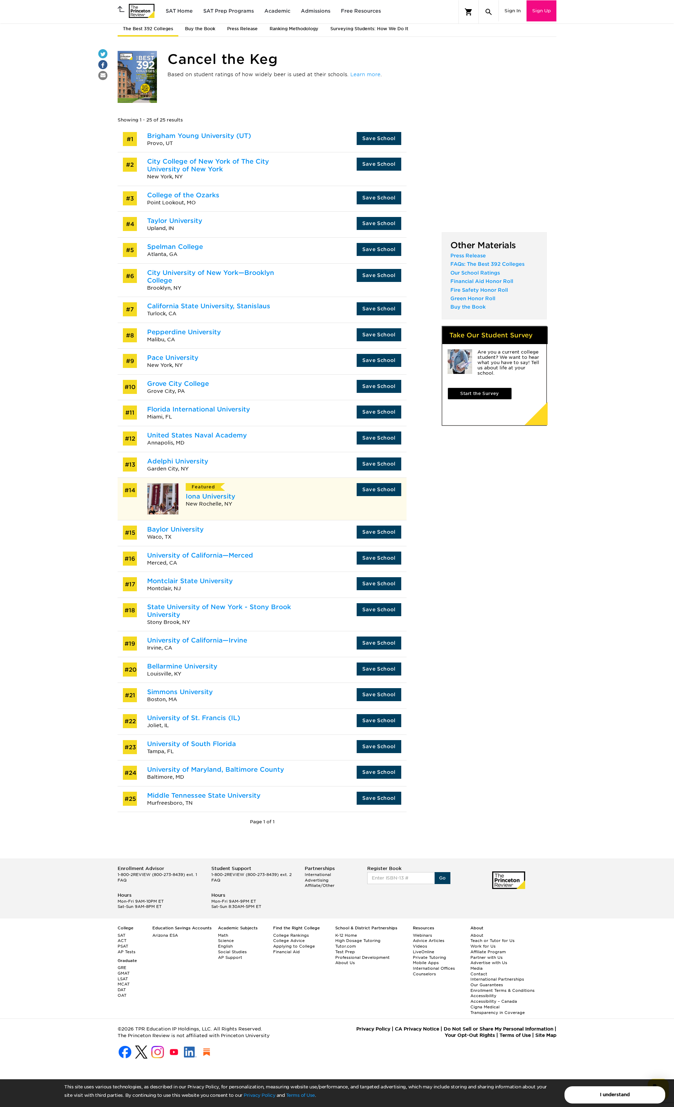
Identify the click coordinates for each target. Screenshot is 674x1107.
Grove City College (178, 383)
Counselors (424, 973)
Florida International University (198, 409)
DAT (122, 989)
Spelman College (175, 246)
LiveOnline (423, 951)
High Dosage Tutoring (358, 940)
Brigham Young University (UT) (199, 135)
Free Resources (361, 11)
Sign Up (541, 10)
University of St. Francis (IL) (193, 717)
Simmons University (180, 692)
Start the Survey (479, 393)
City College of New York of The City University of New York (208, 165)
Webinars (422, 935)
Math (223, 935)
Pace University (172, 357)
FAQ (122, 880)
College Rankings (291, 935)
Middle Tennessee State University (203, 795)
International (318, 874)
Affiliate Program (488, 951)
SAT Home (179, 11)
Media (476, 968)
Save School (378, 138)
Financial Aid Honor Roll (481, 281)
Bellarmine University (182, 666)
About (476, 935)
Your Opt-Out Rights (470, 1035)
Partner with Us (486, 957)
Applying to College (294, 946)
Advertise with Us (488, 962)
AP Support (230, 957)
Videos (420, 946)
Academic (277, 11)
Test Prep (345, 951)
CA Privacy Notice (417, 1029)
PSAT (123, 946)
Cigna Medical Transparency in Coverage (497, 1009)
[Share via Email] (102, 75)
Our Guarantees (486, 984)
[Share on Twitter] (102, 53)
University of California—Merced (200, 555)
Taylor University (174, 220)
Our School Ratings (475, 273)
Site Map (545, 1035)
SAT (121, 935)
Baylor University (175, 529)
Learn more (365, 74)
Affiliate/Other (320, 885)
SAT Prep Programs (228, 11)
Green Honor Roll (472, 298)
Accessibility (483, 995)
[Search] (488, 12)
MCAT (124, 984)
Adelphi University (177, 461)
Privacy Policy (259, 1095)
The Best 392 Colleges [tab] (148, 28)
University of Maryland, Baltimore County (215, 769)
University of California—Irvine (197, 640)
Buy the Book (468, 307)
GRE (122, 967)
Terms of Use (300, 1095)
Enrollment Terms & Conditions (502, 990)
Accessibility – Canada (493, 1001)
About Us (345, 962)
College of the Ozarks (183, 195)
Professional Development (362, 957)
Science (226, 940)
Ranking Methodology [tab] (294, 28)
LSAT (123, 978)
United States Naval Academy (197, 435)
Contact (478, 973)
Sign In (512, 10)
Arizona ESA (165, 935)
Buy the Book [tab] (200, 28)
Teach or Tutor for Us (492, 940)
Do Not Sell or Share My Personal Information (498, 1029)
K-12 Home (346, 935)
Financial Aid (286, 951)
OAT (122, 995)
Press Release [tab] (242, 28)
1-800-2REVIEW (157, 874)
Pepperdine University (184, 332)
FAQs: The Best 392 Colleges (487, 264)
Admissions (315, 11)
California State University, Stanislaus (208, 306)
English (225, 946)
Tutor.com (345, 946)
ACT (122, 940)
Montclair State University (190, 581)
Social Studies (232, 951)
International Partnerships (497, 979)
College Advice (289, 940)
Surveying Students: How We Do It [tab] (369, 28)
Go (442, 878)
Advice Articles (428, 940)
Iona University (210, 496)
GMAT (124, 973)
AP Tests (127, 951)
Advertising (317, 880)
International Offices (434, 968)
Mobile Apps (426, 962)
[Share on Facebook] (102, 64)
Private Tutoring (429, 957)
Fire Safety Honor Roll (479, 290)
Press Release (468, 255)
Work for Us (483, 946)
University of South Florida (191, 743)
